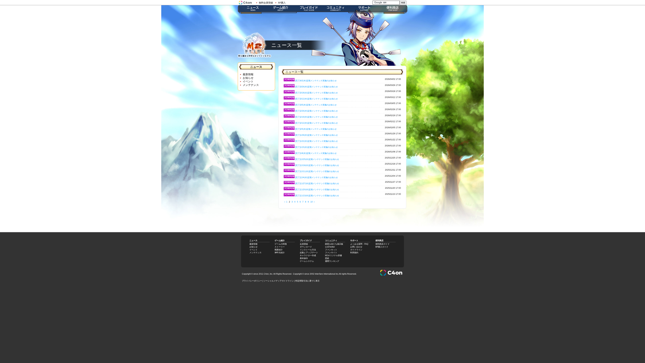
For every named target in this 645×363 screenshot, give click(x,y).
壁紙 (327, 258)
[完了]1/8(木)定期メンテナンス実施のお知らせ (316, 153)
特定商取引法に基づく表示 (307, 281)
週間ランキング (332, 261)
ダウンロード (306, 247)
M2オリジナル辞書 (333, 255)
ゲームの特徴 (281, 244)
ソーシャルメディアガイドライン (279, 281)
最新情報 (248, 74)
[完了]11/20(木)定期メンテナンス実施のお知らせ (317, 189)
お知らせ (248, 77)
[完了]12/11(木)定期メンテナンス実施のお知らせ (317, 171)
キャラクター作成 (308, 255)
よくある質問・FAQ (359, 244)
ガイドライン (356, 250)
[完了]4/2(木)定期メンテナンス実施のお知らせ (316, 80)
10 (311, 202)
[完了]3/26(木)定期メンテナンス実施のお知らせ (316, 87)
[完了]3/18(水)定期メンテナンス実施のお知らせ (316, 93)
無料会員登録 (266, 3)
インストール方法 (308, 250)
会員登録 (304, 244)
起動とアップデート (309, 252)
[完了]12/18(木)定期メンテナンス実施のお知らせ (317, 165)
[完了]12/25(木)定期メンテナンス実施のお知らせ (317, 159)
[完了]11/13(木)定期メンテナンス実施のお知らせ (317, 195)
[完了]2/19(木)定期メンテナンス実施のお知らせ (316, 117)
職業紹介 (279, 250)
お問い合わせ (356, 247)
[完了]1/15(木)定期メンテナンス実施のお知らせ (316, 147)
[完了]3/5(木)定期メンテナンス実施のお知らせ (316, 105)
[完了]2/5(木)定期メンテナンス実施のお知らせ (316, 129)
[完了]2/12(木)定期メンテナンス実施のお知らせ (316, 123)
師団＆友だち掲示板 (334, 244)
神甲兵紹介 (280, 252)
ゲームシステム (307, 261)
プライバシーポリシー (252, 281)
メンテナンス (251, 85)
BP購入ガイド (381, 247)
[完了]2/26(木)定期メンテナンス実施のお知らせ (316, 111)
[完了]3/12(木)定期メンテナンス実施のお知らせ (316, 99)
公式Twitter (330, 247)
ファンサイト (331, 252)
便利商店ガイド (382, 244)
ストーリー (280, 247)
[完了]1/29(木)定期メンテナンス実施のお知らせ (316, 135)
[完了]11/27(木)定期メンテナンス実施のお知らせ (317, 183)
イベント (248, 81)
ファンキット (331, 250)
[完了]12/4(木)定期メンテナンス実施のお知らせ (316, 177)
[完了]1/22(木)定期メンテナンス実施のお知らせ (316, 141)
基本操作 (304, 258)
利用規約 (354, 252)
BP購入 (282, 3)
